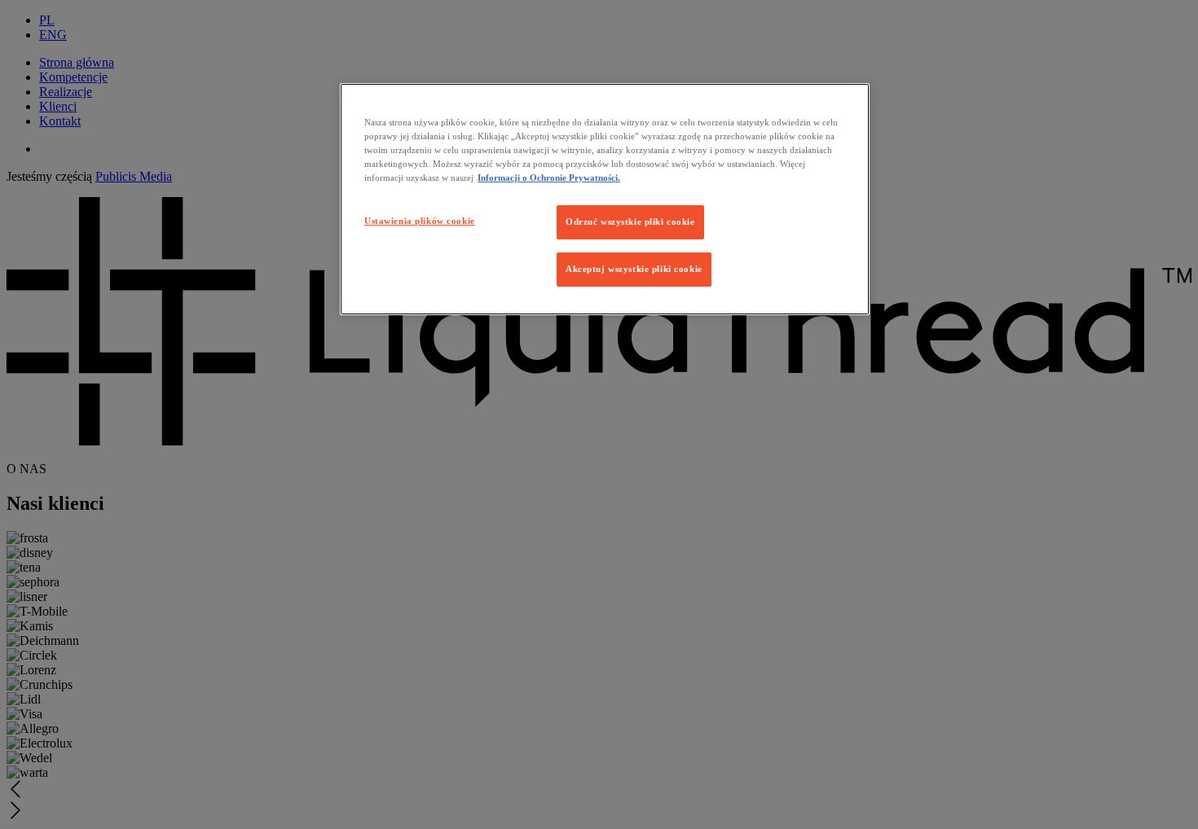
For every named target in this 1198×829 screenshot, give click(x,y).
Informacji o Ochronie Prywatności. (549, 177)
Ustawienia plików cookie (419, 221)
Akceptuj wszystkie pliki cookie (634, 269)
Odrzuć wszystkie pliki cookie (630, 221)
